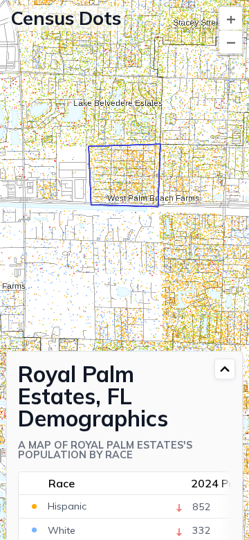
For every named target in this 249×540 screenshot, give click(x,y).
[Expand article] (224, 369)
